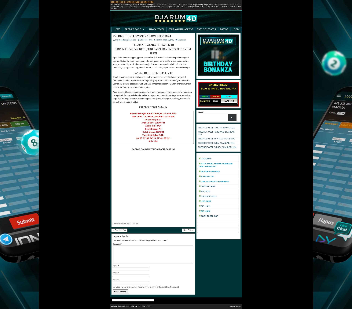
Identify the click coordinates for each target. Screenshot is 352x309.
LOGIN (236, 29)
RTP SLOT (205, 191)
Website (116, 280)
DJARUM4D (206, 159)
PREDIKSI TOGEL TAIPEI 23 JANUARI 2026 (216, 139)
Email (116, 273)
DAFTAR (224, 29)
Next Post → (188, 230)
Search (200, 112)
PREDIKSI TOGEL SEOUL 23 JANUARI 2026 (216, 128)
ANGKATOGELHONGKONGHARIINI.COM (132, 2)
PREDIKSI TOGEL (133, 29)
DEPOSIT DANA (208, 186)
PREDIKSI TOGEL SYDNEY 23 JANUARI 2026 (217, 147)
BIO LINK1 (205, 206)
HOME (117, 29)
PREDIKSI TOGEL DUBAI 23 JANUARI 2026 (216, 143)
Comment (117, 244)
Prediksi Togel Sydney (165, 40)
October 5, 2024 (146, 40)
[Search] (232, 117)
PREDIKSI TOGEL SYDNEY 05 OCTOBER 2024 (142, 36)
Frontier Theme (235, 306)
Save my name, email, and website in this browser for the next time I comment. (147, 287)
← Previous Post (119, 230)
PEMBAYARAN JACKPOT (181, 29)
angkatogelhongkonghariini (125, 40)
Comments (182, 40)
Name (116, 266)
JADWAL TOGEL (156, 29)
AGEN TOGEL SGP (209, 216)
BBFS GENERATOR (206, 29)
